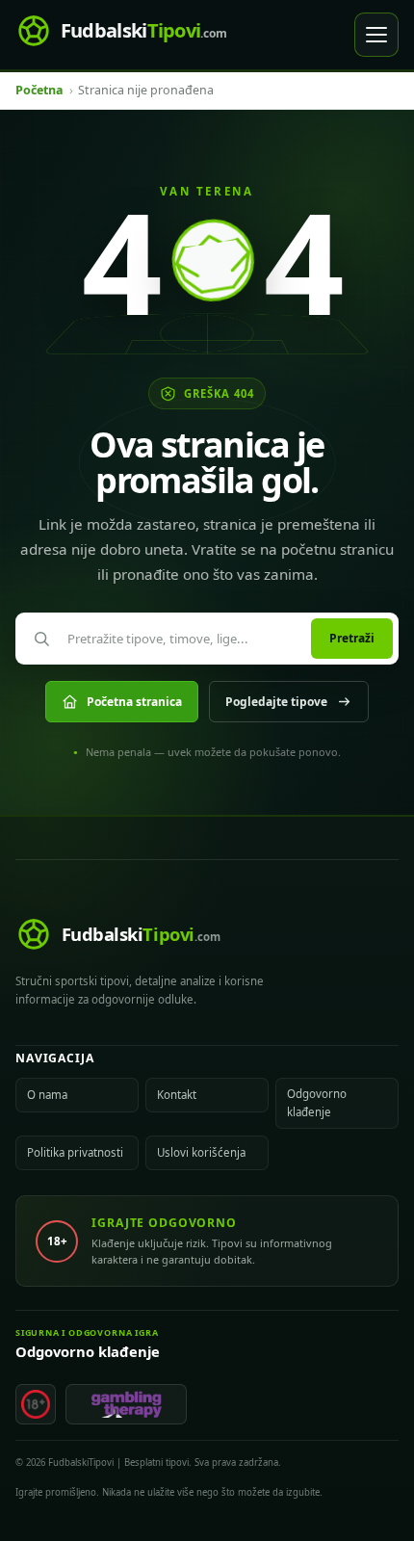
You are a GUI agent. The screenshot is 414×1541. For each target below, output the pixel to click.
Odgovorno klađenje (317, 1102)
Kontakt (176, 1094)
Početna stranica (134, 701)
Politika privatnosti (75, 1152)
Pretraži (352, 638)
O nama (47, 1094)
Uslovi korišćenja (201, 1152)
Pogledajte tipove (276, 701)
